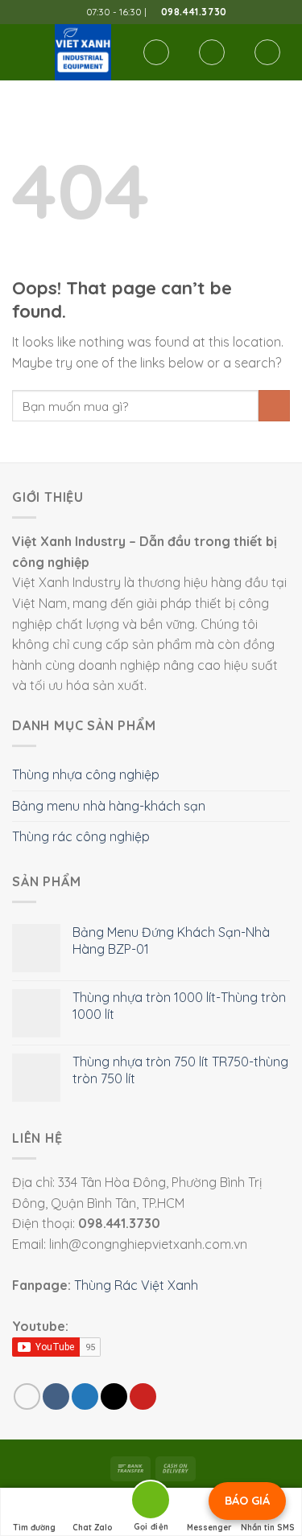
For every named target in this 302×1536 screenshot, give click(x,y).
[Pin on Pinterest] (143, 1396)
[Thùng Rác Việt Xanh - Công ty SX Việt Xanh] (82, 52)
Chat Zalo (92, 1527)
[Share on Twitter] (85, 1396)
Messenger (209, 1527)
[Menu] (21, 52)
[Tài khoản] (212, 52)
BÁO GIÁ (247, 1500)
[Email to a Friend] (114, 1396)
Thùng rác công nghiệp (81, 836)
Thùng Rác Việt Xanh (136, 1285)
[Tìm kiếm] (156, 52)
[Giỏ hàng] (267, 52)
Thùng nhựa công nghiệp (85, 774)
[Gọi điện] (151, 1503)
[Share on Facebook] (56, 1396)
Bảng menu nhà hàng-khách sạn (108, 806)
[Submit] (274, 405)
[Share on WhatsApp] (27, 1396)
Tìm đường (34, 1527)
